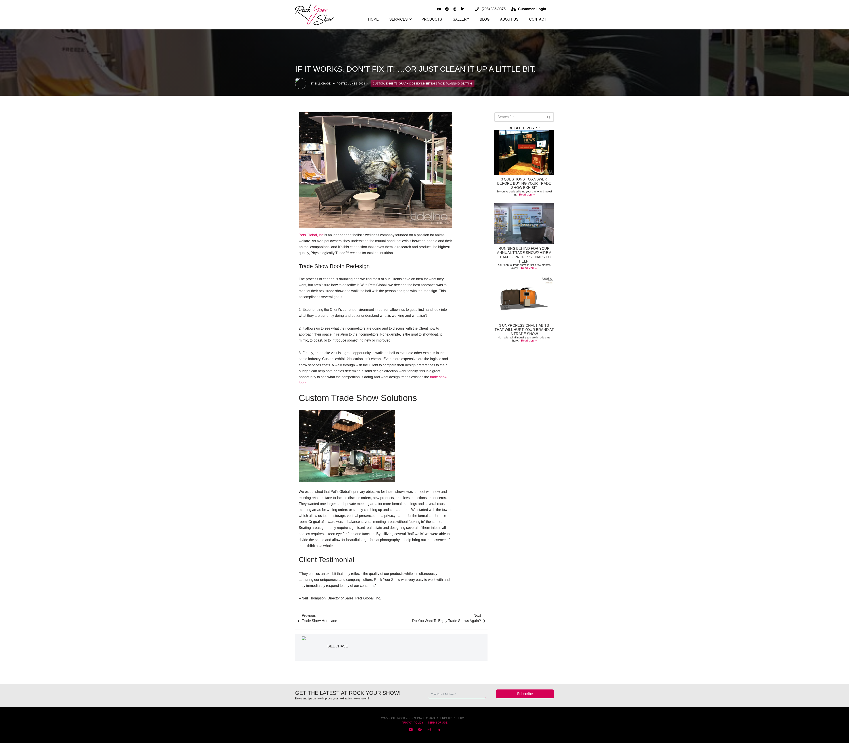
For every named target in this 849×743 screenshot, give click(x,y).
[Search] (549, 117)
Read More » (527, 194)
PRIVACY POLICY (412, 722)
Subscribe (525, 694)
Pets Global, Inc (311, 235)
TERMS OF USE (437, 722)
